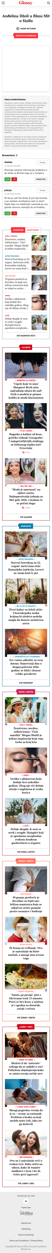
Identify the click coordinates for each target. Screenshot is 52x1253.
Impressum (26, 1223)
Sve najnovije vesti (26, 335)
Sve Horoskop (26, 683)
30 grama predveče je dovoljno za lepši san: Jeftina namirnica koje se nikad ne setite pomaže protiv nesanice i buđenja (17, 284)
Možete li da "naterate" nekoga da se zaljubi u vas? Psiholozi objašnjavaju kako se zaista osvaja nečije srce (26, 1068)
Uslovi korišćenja (26, 1234)
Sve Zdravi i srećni (26, 1017)
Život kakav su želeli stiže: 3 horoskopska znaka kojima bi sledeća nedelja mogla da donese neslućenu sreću (25, 616)
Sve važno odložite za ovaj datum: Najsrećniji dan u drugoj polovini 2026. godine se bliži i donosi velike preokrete (26, 667)
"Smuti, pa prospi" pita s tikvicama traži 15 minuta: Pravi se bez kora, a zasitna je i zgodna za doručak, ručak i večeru (26, 1001)
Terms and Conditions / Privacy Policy (26, 1240)
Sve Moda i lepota (26, 852)
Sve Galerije (26, 517)
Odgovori (41, 179)
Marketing (26, 1228)
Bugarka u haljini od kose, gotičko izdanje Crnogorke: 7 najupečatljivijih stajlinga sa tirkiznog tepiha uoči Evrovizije (26, 441)
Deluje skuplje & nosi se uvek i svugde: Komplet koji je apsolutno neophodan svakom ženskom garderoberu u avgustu (17, 323)
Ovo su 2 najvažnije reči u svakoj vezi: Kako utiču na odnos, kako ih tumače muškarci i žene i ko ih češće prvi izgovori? (26, 1167)
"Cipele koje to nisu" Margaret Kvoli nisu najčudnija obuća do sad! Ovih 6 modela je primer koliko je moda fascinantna (26, 390)
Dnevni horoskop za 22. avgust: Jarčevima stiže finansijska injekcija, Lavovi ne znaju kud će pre (17, 264)
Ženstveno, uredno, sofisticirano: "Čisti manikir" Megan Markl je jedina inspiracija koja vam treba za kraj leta (16, 244)
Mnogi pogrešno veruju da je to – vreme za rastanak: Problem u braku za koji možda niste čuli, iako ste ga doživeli (26, 1117)
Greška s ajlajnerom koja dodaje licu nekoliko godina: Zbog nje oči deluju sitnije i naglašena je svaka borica (16, 303)
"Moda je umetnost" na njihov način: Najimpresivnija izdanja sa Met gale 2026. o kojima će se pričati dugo (26, 496)
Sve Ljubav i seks (26, 1183)
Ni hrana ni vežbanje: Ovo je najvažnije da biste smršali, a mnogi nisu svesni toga (26, 953)
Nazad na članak (28, 28)
